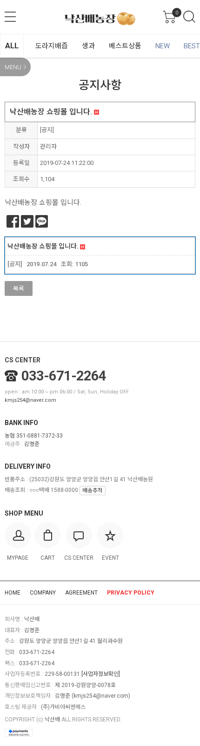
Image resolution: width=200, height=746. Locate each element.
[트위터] (27, 221)
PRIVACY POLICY (130, 592)
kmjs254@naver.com (30, 400)
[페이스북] (13, 221)
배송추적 (92, 490)
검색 (189, 17)
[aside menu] (10, 17)
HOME (12, 592)
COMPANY (43, 592)
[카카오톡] (41, 221)
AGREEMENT (81, 592)
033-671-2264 (63, 376)
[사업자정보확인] (100, 674)
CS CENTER (22, 360)
